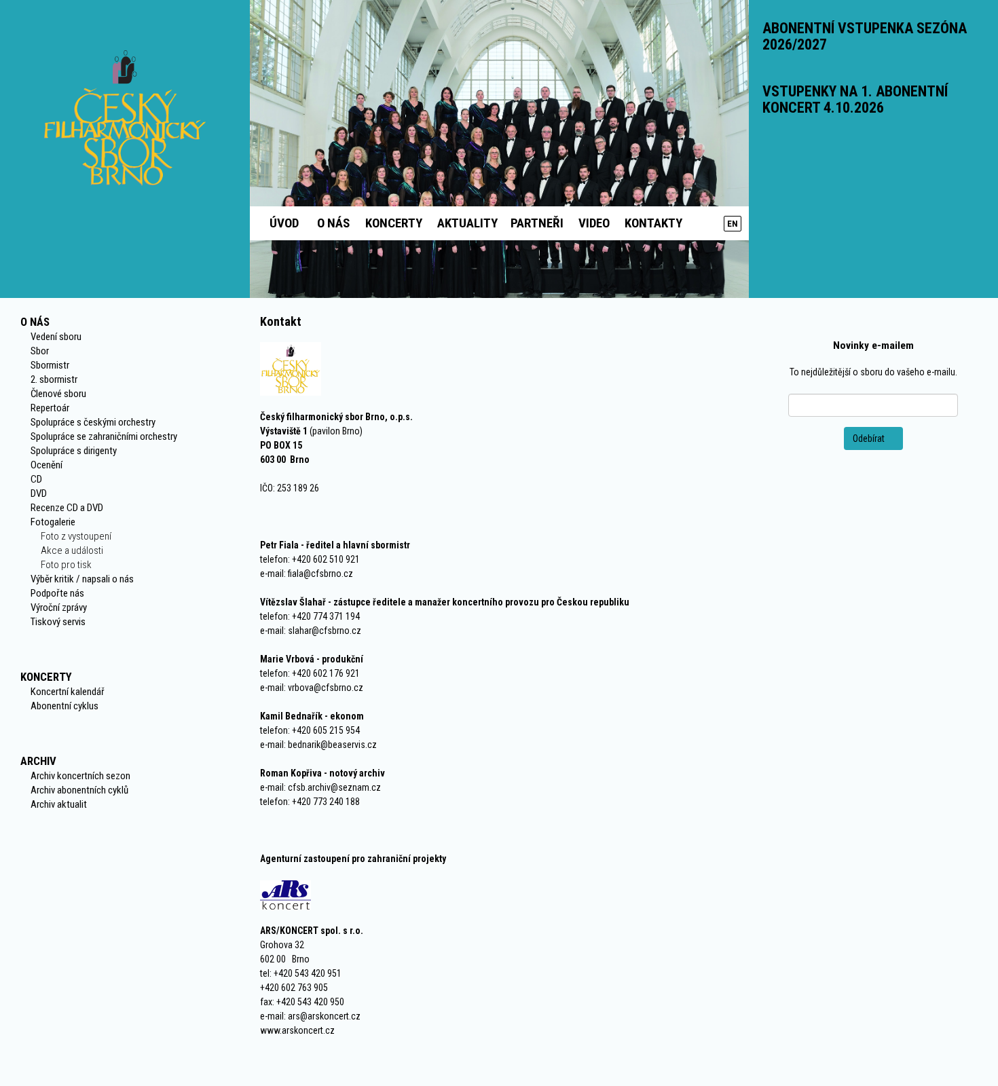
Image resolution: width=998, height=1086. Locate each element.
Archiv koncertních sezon (80, 776)
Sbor (40, 351)
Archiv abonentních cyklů (79, 790)
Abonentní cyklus (64, 706)
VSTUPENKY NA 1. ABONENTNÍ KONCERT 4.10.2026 (855, 99)
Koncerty (393, 223)
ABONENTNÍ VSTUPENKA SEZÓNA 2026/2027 (864, 36)
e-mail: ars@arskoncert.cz (310, 1016)
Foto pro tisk (66, 565)
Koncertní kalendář (68, 692)
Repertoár (50, 408)
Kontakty (653, 223)
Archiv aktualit (59, 804)
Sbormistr (50, 365)
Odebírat (870, 438)
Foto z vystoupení (76, 536)
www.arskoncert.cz (297, 1030)
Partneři (537, 223)
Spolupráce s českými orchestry (93, 422)
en (732, 224)
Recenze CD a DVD (67, 508)
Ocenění (46, 465)
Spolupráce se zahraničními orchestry (104, 436)
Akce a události (72, 550)
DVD (39, 493)
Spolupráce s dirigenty (74, 451)
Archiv (38, 761)
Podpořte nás (57, 593)
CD (36, 479)
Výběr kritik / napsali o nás (82, 579)
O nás (333, 223)
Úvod (284, 223)
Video (594, 223)
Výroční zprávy (59, 607)
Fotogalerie (53, 522)
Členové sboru (58, 394)
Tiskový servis (58, 622)
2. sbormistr (54, 379)
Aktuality (467, 223)
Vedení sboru (56, 337)
